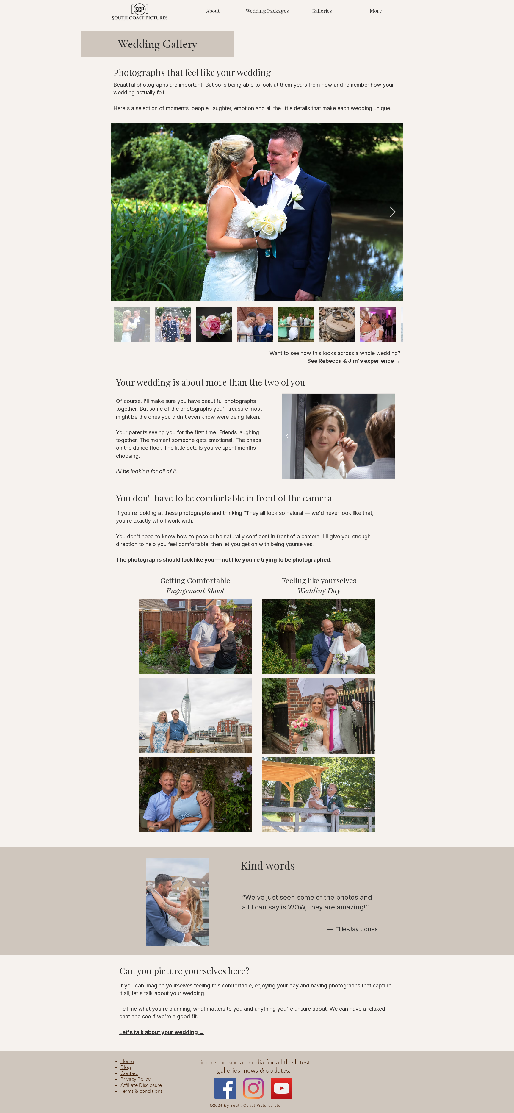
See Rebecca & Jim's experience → (353, 361)
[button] (321, 10)
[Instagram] (253, 1088)
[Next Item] (392, 212)
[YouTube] (281, 1088)
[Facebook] (225, 1088)
